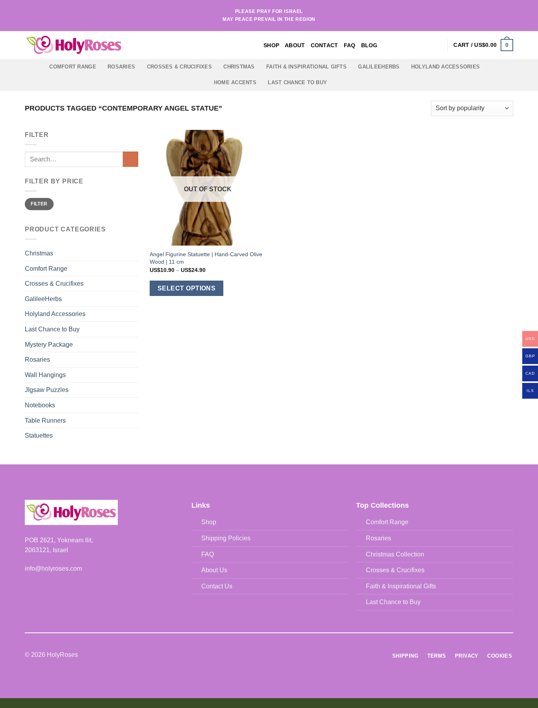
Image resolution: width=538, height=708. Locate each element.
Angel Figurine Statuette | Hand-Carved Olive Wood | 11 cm (206, 258)
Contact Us (216, 586)
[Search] (424, 45)
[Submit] (130, 159)
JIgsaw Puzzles (47, 389)
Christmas (238, 67)
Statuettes (39, 435)
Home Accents (235, 82)
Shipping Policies (225, 538)
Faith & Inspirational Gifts (306, 67)
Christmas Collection (395, 554)
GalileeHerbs (378, 67)
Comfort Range (72, 67)
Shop (271, 45)
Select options (187, 288)
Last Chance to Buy (297, 82)
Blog (369, 45)
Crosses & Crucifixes (179, 67)
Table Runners (45, 420)
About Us (214, 570)
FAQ (350, 45)
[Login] (438, 45)
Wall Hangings (45, 375)
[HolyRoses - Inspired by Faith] (123, 45)
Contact (324, 45)
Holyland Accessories (445, 67)
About (295, 45)
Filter (39, 204)
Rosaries (121, 67)
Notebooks (40, 405)
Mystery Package (49, 344)
